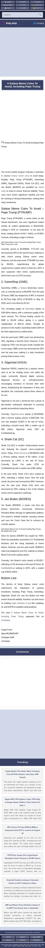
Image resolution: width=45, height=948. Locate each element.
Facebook (36, 940)
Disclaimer (36, 937)
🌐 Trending (38, 23)
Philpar (11, 23)
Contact (22, 937)
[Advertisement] (22, 52)
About (8, 937)
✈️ (37, 2)
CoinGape (5, 620)
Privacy (8, 940)
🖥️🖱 (22, 8)
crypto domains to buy (21, 603)
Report (22, 940)
